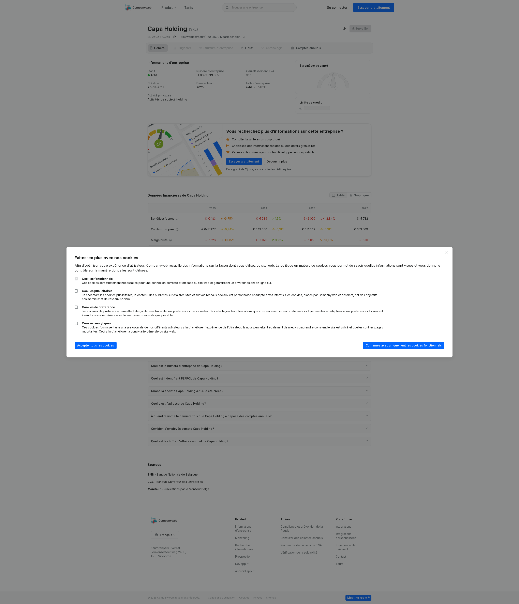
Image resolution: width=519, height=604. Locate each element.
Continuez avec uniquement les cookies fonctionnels (404, 345)
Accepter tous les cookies (95, 345)
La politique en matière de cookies (302, 265)
